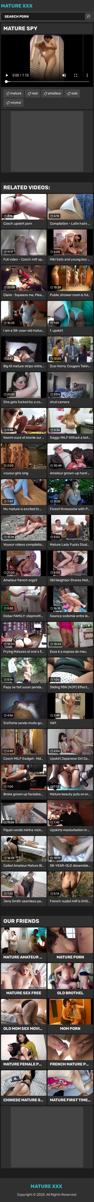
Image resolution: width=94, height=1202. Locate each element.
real (35, 93)
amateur (54, 93)
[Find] (88, 16)
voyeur (15, 102)
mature (15, 93)
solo (74, 93)
